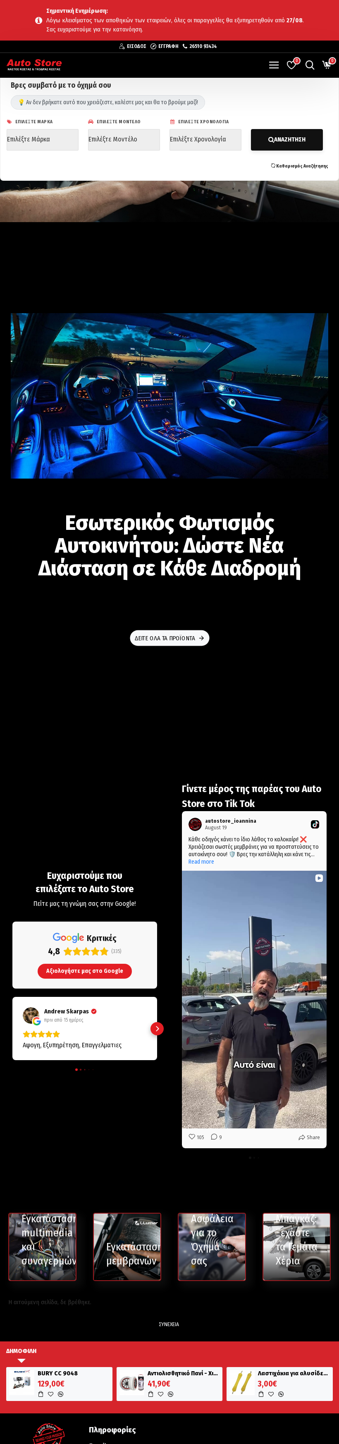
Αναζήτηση (290, 139)
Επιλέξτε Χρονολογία (203, 122)
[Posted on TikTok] (315, 824)
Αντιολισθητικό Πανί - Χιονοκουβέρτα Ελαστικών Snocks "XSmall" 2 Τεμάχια (184, 1373)
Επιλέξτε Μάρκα (33, 122)
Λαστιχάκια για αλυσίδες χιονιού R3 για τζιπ (294, 1373)
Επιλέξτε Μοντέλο (118, 122)
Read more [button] (201, 861)
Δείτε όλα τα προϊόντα (164, 638)
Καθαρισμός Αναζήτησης (301, 166)
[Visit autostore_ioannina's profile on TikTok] (195, 824)
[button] (12, 1028)
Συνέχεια (169, 1324)
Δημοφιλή (21, 1351)
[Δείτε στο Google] (31, 1015)
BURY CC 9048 (58, 1373)
